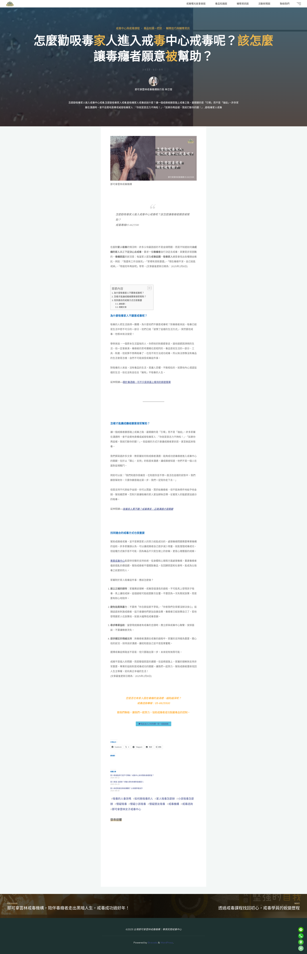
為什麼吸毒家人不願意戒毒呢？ (129, 292)
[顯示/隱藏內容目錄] (148, 288)
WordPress (166, 942)
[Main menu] (299, 4)
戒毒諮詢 (187, 804)
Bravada (152, 942)
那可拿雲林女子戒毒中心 (126, 809)
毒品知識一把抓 (153, 28)
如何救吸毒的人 (144, 798)
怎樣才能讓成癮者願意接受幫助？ (130, 296)
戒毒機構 (173, 804)
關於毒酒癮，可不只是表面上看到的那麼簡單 (147, 382)
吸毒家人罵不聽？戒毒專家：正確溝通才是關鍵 (148, 508)
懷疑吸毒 (121, 804)
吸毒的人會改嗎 (122, 798)
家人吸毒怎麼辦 (165, 798)
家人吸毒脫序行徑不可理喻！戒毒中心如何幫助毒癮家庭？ (132, 775)
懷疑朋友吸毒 (157, 804)
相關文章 (123, 307)
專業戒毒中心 (117, 560)
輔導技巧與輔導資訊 (178, 28)
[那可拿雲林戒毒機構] (10, 3)
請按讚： (123, 304)
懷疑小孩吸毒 (138, 804)
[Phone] (301, 936)
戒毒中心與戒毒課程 (128, 28)
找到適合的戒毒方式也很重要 (128, 300)
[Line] (301, 929)
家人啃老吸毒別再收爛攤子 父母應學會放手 (126, 788)
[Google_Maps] (301, 942)
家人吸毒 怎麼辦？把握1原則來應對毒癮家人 (127, 782)
